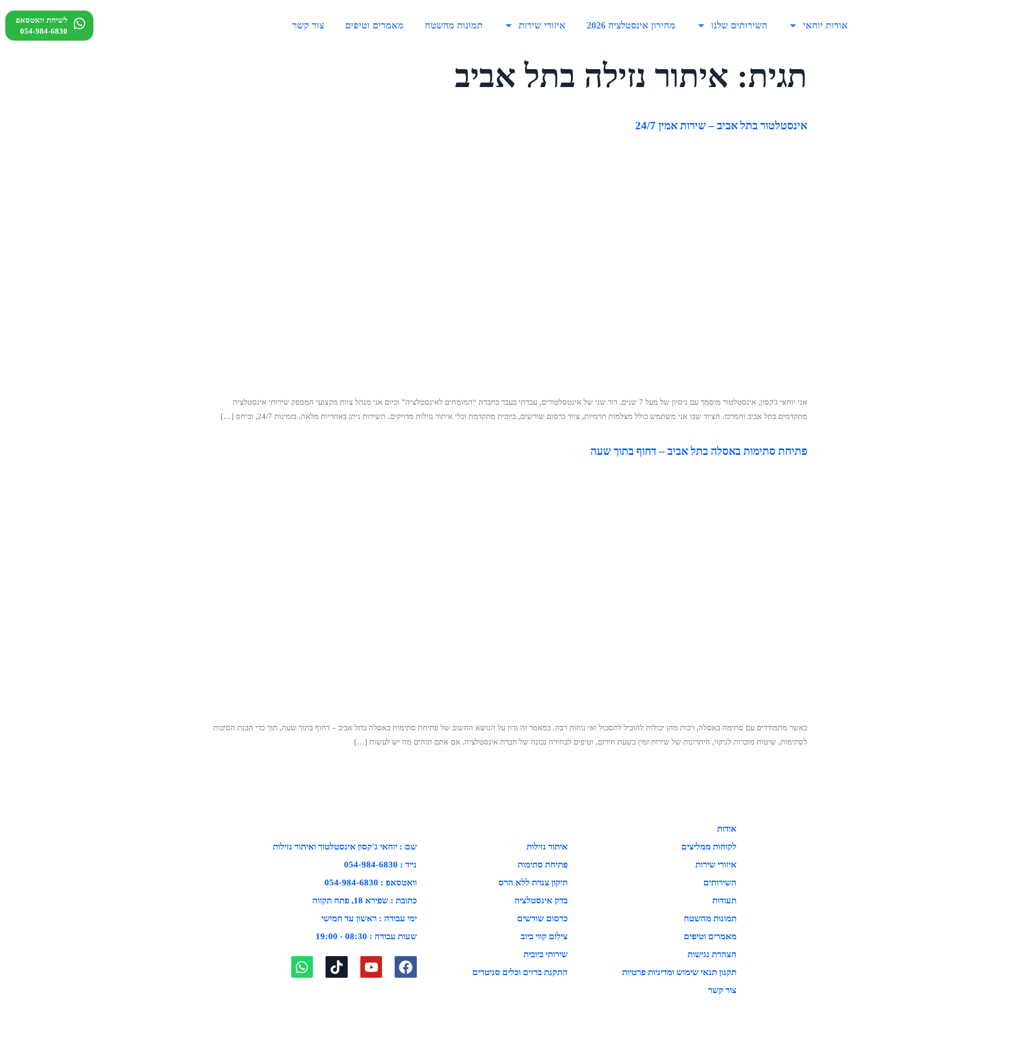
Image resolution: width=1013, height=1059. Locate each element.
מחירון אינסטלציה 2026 (631, 25)
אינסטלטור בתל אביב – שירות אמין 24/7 (721, 125)
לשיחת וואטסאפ (42, 20)
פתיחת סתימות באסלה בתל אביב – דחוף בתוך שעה (698, 451)
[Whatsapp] (302, 967)
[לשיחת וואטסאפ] (79, 23)
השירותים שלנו (739, 25)
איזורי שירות (542, 25)
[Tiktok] (337, 967)
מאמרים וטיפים (374, 25)
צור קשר (308, 25)
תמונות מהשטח (454, 25)
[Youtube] (371, 967)
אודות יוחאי (825, 25)
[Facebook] (406, 967)
